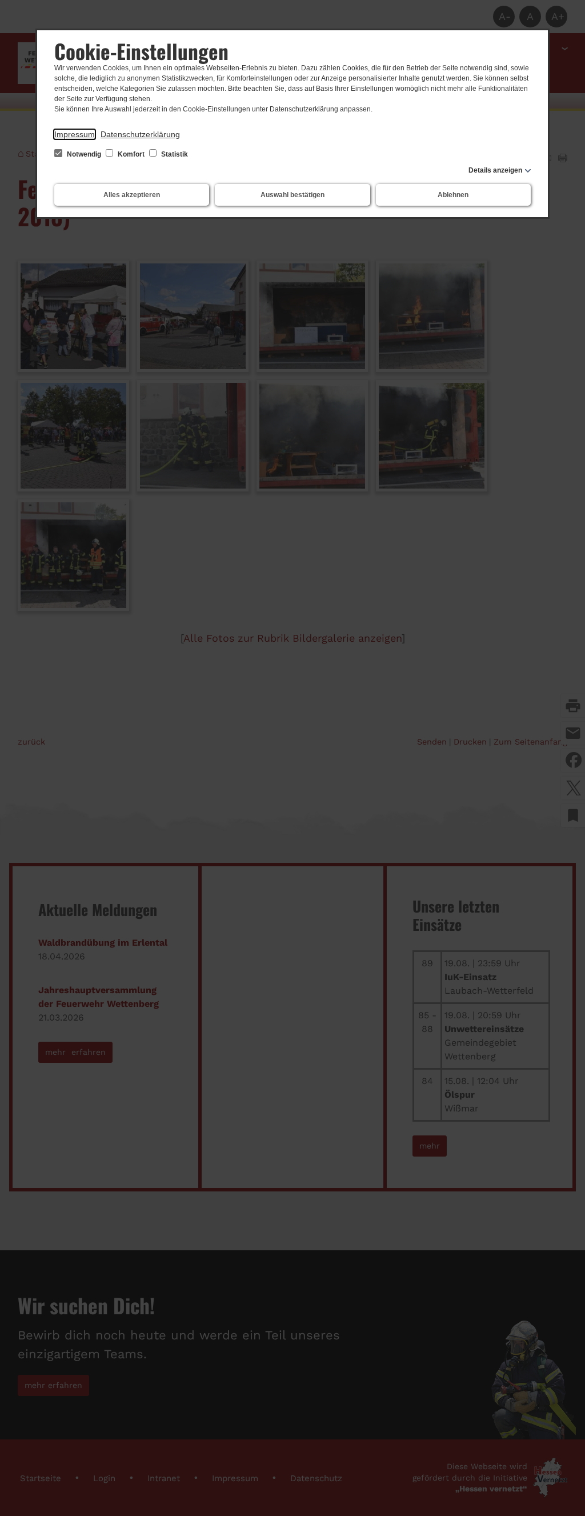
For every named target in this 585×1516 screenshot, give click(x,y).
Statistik (173, 154)
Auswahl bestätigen (292, 195)
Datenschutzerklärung (140, 134)
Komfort (131, 154)
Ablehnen (453, 195)
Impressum (74, 134)
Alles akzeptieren (131, 195)
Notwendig (84, 154)
